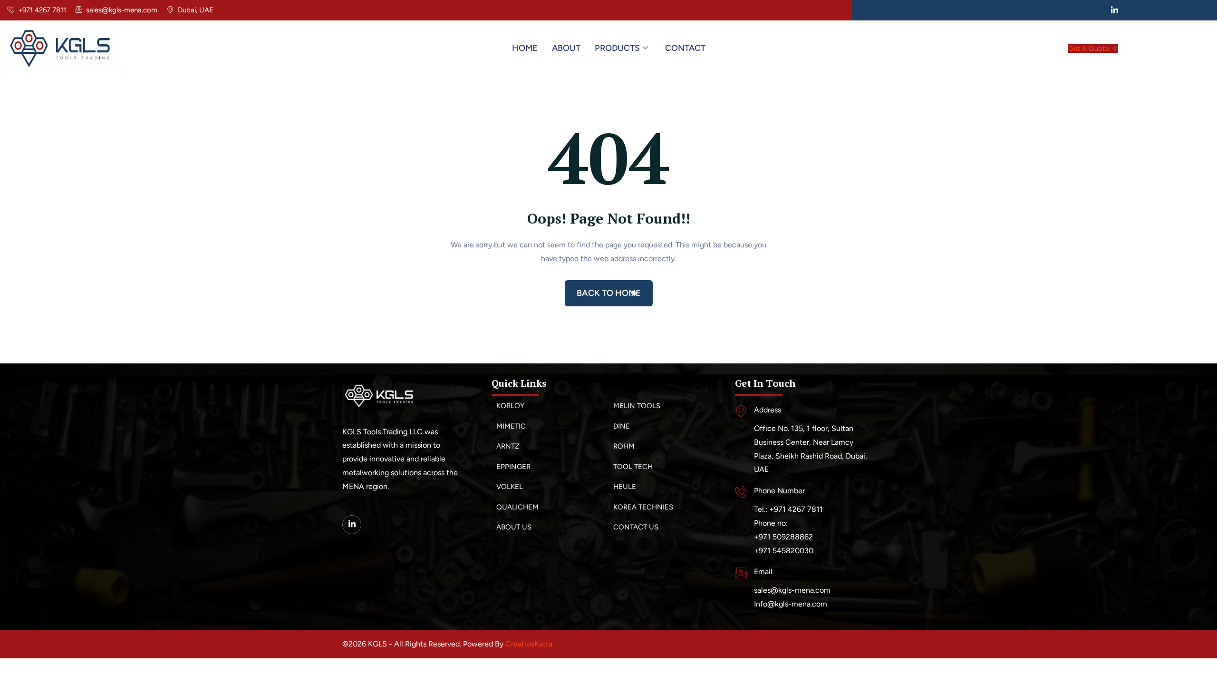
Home (525, 48)
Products (617, 48)
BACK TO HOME (609, 293)
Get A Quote (1088, 48)
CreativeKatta (528, 643)
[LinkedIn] (1115, 10)
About (566, 48)
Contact (685, 48)
